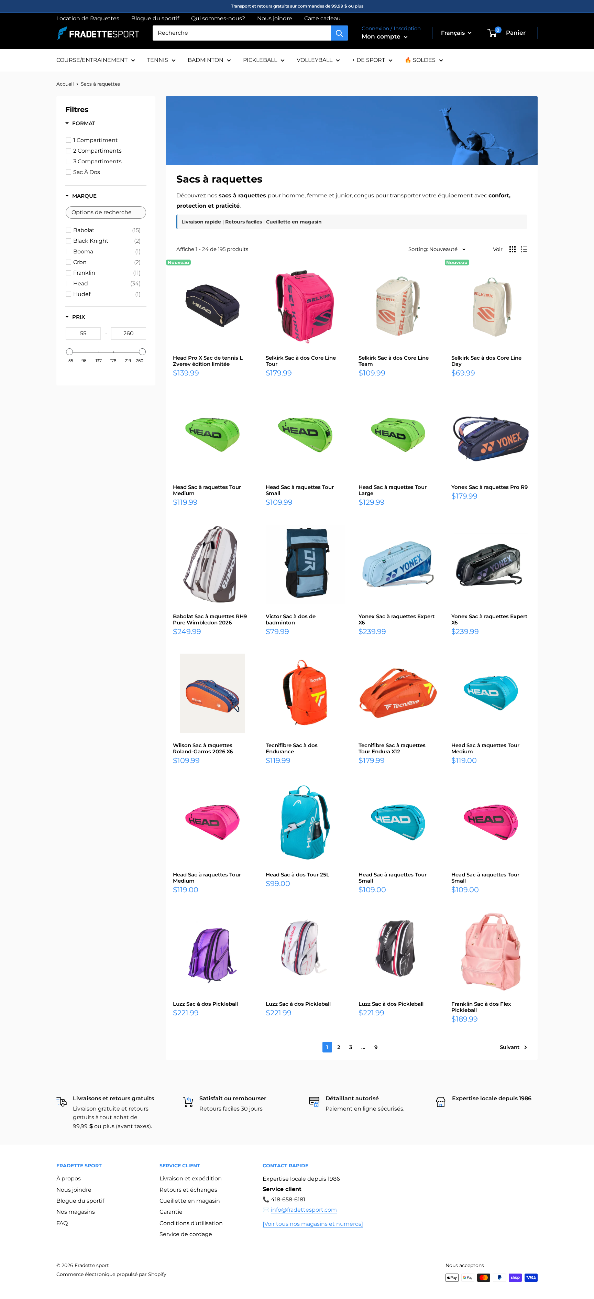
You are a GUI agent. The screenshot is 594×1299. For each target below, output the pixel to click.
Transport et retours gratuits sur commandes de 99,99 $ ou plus (297, 6)
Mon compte (382, 36)
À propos (68, 1178)
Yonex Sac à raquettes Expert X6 (396, 619)
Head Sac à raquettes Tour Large (393, 490)
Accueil (65, 84)
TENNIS (157, 60)
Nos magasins (75, 1212)
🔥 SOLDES (420, 60)
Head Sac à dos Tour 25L (297, 875)
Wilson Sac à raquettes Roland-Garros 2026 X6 (203, 748)
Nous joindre (274, 18)
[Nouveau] (212, 305)
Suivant (509, 1047)
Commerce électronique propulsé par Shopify (111, 1274)
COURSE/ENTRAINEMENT (92, 60)
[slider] (69, 351)
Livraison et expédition (191, 1178)
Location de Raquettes (87, 18)
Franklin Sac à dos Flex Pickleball (481, 1007)
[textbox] (106, 212)
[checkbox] (107, 230)
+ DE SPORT (368, 60)
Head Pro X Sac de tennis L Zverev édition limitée (208, 361)
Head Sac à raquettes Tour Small (300, 490)
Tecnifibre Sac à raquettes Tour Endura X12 (392, 748)
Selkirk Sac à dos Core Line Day (486, 361)
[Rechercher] (339, 33)
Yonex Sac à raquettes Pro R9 (489, 487)
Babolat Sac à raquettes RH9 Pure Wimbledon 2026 (210, 619)
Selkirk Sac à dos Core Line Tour (301, 361)
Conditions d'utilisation (191, 1223)
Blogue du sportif (155, 18)
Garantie (171, 1212)
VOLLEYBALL (314, 60)
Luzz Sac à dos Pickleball (205, 1004)
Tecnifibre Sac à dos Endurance (292, 748)
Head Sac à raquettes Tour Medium (207, 490)
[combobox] (242, 33)
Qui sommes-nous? (218, 18)
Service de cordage (186, 1234)
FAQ (62, 1223)
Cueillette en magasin (190, 1201)
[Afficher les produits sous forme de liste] (524, 249)
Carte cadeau (322, 18)
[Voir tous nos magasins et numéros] (313, 1224)
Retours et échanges (188, 1190)
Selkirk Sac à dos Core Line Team (394, 361)
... (363, 1047)
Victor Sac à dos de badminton (291, 619)
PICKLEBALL (260, 60)
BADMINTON (205, 60)
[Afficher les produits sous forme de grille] (512, 249)
